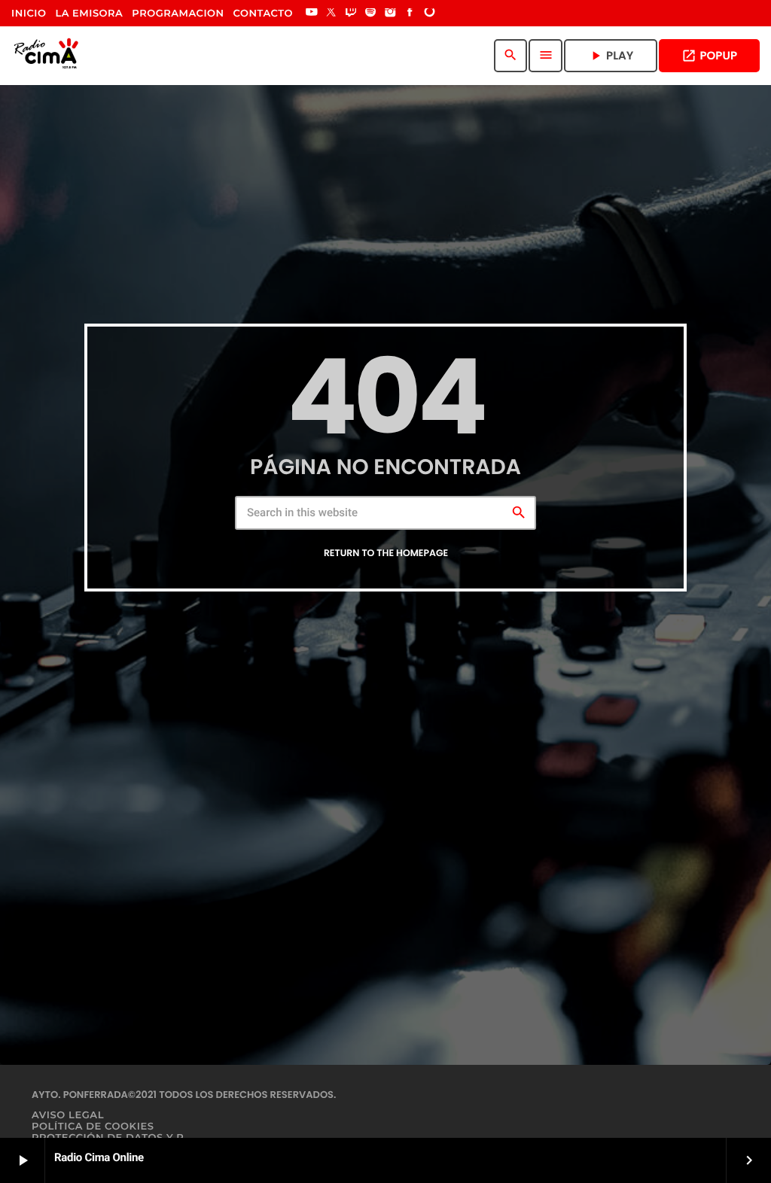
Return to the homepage (386, 553)
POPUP (709, 56)
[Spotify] (370, 13)
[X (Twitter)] (331, 13)
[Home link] (49, 55)
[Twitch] (351, 13)
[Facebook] (410, 13)
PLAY (610, 56)
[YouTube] (312, 13)
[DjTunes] (430, 13)
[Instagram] (390, 13)
